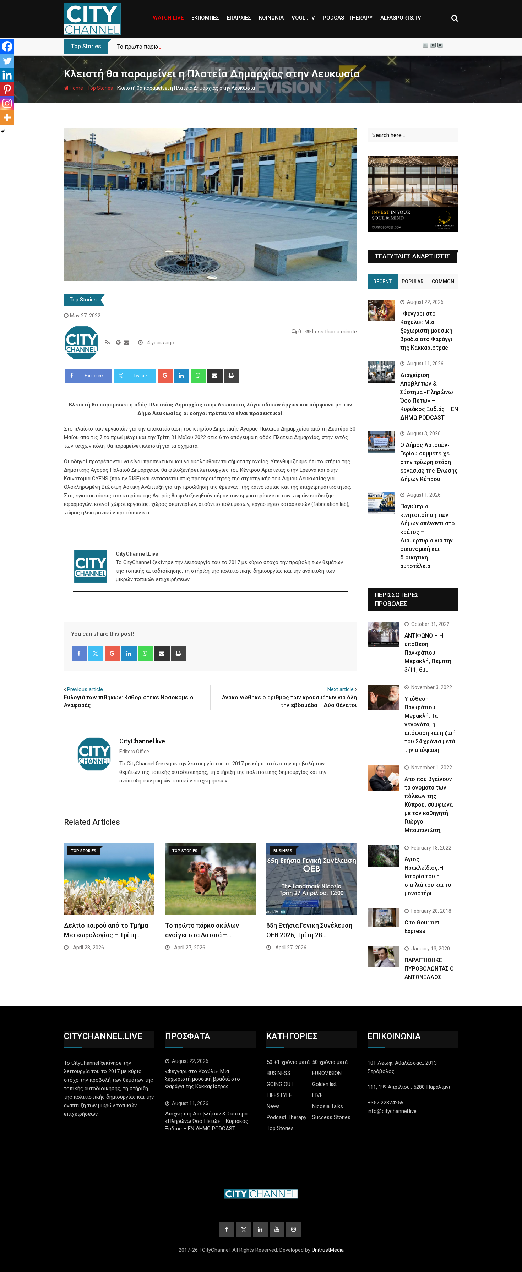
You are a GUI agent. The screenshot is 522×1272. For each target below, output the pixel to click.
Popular (413, 281)
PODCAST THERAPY (348, 18)
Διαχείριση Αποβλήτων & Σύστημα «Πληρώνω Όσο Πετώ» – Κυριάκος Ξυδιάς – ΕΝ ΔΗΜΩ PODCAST (206, 1121)
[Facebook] (7, 46)
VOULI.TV (303, 18)
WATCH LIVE (168, 18)
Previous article (85, 689)
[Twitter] (7, 61)
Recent (382, 281)
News (273, 1106)
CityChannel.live (142, 741)
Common (443, 281)
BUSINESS (278, 1073)
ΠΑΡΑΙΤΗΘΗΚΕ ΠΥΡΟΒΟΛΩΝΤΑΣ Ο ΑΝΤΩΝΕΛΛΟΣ (429, 969)
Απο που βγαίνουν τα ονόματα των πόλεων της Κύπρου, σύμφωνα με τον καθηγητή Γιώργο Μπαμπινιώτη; (428, 805)
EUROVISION (327, 1073)
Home (76, 88)
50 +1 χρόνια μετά (288, 1062)
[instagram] (77, 604)
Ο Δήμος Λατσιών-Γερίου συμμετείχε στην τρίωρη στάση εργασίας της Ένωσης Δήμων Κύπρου (429, 462)
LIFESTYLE (279, 1095)
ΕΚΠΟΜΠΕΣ (205, 18)
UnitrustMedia (328, 1250)
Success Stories (331, 1117)
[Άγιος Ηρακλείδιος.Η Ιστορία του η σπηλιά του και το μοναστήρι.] (383, 856)
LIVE (317, 1095)
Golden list (324, 1084)
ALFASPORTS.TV (400, 18)
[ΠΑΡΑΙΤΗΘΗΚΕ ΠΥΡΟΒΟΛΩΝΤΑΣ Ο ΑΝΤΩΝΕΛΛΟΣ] (383, 956)
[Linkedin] (7, 75)
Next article (340, 689)
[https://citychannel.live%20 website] (118, 342)
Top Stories (100, 88)
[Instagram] (7, 103)
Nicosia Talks (327, 1106)
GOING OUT (280, 1084)
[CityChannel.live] (126, 342)
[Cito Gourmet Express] (383, 917)
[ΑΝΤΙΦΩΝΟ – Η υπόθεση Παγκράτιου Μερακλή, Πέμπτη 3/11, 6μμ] (383, 634)
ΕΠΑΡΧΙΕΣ (239, 18)
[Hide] (3, 131)
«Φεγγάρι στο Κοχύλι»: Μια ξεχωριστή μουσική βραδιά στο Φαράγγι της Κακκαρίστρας (426, 330)
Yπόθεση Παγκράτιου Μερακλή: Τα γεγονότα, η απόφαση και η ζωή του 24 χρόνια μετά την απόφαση (430, 724)
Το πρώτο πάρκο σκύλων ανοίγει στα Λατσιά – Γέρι (184, 46)
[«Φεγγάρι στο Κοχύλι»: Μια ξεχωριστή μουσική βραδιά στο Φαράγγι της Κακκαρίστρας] (381, 310)
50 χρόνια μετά (330, 1062)
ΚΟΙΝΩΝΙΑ (271, 18)
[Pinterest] (7, 89)
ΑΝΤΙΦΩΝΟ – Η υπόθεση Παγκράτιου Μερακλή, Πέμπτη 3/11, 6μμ (427, 652)
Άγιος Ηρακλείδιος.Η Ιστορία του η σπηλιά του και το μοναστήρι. (427, 876)
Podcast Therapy (286, 1117)
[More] (7, 117)
